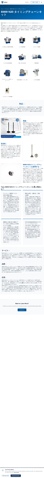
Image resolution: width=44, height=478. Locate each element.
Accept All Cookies (15, 475)
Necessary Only (6, 475)
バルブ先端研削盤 (22, 46)
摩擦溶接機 (36, 63)
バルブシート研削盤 (36, 46)
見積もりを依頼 (35, 2)
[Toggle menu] (41, 2)
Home (2, 8)
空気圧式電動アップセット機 (22, 79)
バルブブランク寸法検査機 (7, 96)
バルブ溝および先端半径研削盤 (7, 46)
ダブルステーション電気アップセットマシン (7, 80)
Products (7, 8)
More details (16, 472)
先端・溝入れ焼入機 (22, 63)
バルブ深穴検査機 (36, 79)
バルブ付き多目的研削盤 (7, 63)
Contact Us (22, 309)
